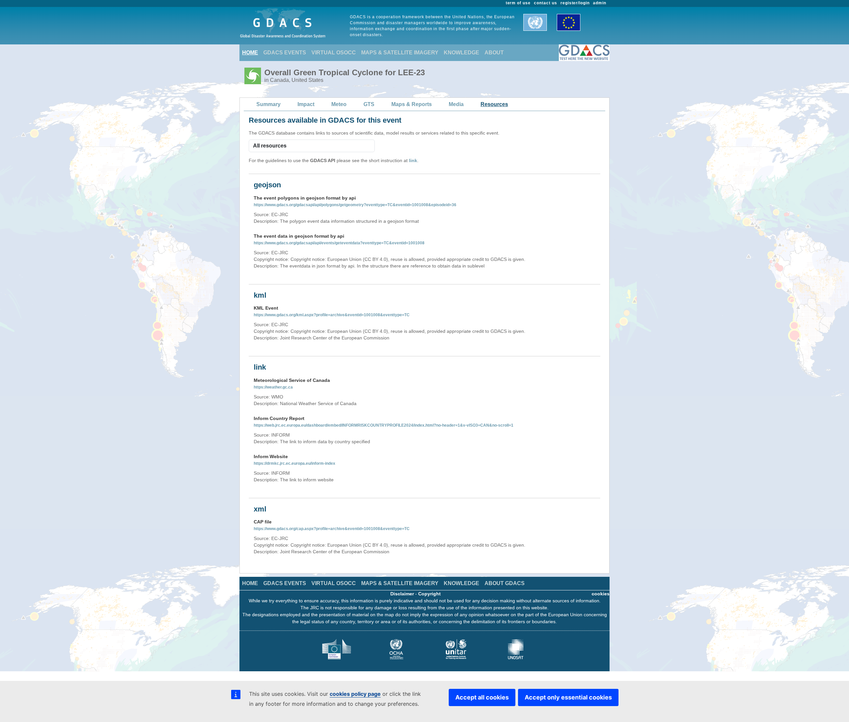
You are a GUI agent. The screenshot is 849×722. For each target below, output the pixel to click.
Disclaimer (402, 593)
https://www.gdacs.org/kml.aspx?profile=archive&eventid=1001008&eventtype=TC (332, 315)
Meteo (339, 104)
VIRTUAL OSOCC (333, 52)
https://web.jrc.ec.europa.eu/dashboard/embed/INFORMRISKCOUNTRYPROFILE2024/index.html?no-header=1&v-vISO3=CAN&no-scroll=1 (383, 425)
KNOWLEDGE (461, 52)
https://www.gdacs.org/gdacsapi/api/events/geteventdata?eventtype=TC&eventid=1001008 (339, 243)
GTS (368, 104)
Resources (494, 104)
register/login (575, 3)
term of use (518, 3)
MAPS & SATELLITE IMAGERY (399, 52)
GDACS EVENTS (284, 52)
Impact (305, 104)
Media (456, 104)
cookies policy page (355, 694)
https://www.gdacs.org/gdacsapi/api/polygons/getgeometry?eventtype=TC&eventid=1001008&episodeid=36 (355, 205)
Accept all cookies (482, 697)
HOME (250, 52)
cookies (601, 593)
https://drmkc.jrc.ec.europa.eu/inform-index (294, 463)
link (413, 160)
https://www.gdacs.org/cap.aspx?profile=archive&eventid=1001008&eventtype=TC (332, 528)
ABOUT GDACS (505, 583)
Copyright (429, 593)
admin (599, 3)
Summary (268, 104)
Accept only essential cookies (568, 697)
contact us (545, 3)
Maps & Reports (411, 104)
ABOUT (494, 52)
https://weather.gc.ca (273, 387)
